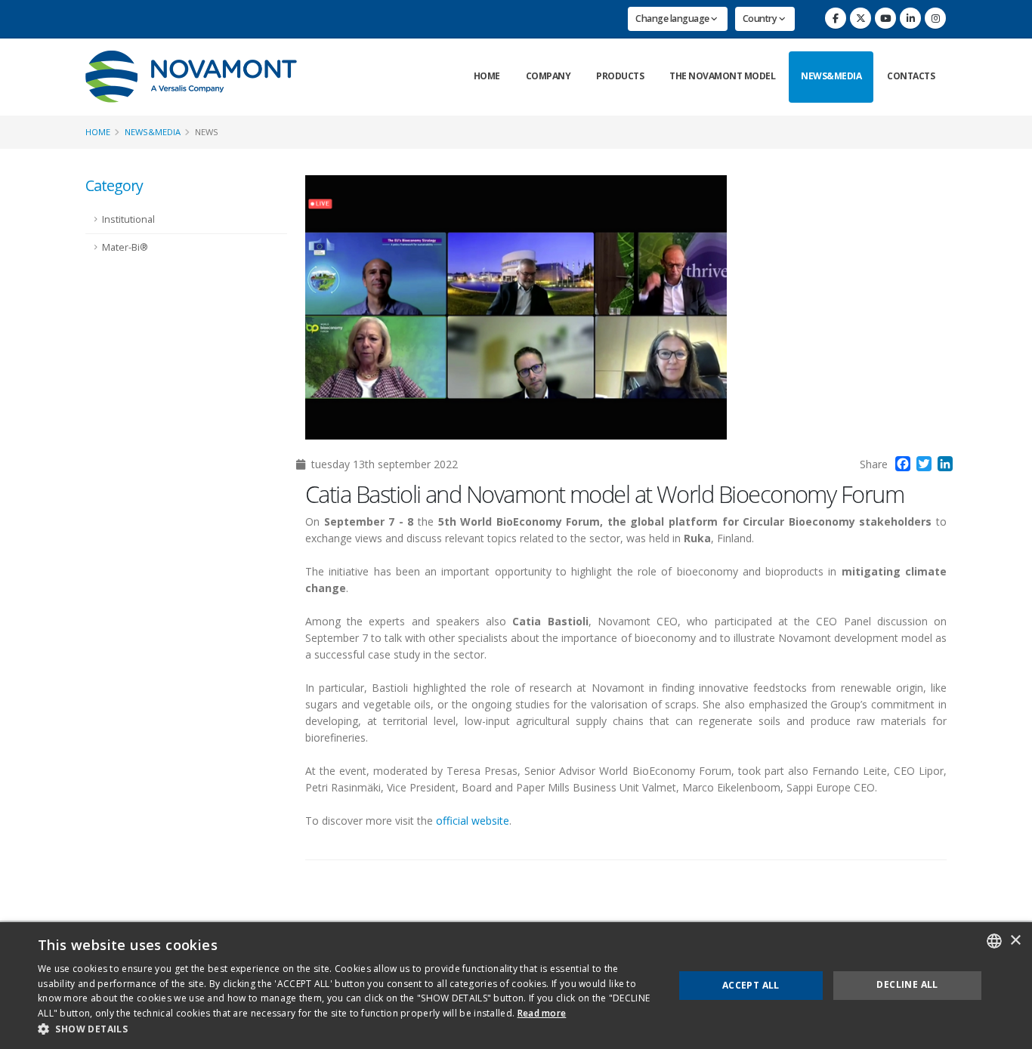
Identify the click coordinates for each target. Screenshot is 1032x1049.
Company (548, 75)
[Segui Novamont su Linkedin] (910, 18)
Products (620, 75)
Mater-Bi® (125, 247)
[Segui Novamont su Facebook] (835, 18)
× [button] (1015, 940)
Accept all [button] (751, 985)
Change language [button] (673, 18)
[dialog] (516, 985)
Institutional (128, 219)
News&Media (831, 75)
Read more (542, 1013)
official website (472, 820)
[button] (346, 1029)
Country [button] (761, 18)
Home (487, 75)
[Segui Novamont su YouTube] (885, 18)
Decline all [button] (907, 984)
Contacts (911, 75)
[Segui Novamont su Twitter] (860, 18)
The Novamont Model (722, 75)
